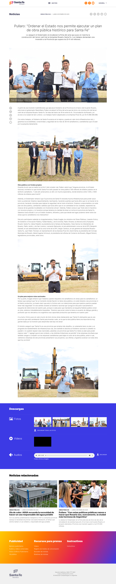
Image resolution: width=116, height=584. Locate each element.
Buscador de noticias (41, 551)
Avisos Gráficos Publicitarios (18, 551)
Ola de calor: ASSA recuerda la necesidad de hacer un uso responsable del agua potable (31, 513)
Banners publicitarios (16, 546)
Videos (36, 546)
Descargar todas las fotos (46, 430)
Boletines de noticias (41, 554)
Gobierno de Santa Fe (17, 3)
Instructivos (71, 546)
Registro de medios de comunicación (46, 549)
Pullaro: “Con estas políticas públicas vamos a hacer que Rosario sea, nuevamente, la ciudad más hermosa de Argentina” (82, 514)
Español (102, 3)
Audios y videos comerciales (18, 549)
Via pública (12, 554)
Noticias (14, 14)
